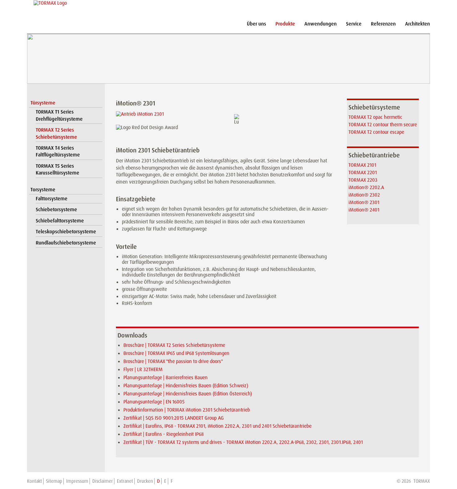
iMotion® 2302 (364, 195)
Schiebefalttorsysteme (60, 220)
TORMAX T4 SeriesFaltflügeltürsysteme (58, 151)
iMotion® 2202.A (366, 187)
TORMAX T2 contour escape (376, 132)
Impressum (77, 481)
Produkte (285, 24)
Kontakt (34, 481)
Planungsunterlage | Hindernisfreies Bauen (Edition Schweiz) (185, 385)
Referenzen (383, 24)
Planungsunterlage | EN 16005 (154, 401)
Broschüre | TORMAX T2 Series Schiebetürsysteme (174, 345)
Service (354, 24)
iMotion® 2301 (364, 202)
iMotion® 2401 (364, 210)
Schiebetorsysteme (56, 209)
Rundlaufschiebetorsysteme (66, 243)
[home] (50, 3)
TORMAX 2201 (363, 172)
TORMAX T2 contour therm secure (383, 124)
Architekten (417, 24)
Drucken (145, 481)
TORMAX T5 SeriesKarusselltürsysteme (57, 169)
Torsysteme (42, 189)
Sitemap (54, 481)
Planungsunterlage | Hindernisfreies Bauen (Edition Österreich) (187, 393)
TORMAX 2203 (363, 180)
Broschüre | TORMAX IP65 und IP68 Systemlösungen (176, 353)
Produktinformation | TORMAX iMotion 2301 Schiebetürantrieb (186, 410)
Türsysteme (42, 103)
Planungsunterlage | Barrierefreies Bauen (165, 377)
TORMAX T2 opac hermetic (375, 117)
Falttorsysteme (51, 198)
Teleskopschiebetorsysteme (66, 231)
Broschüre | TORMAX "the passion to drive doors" (173, 361)
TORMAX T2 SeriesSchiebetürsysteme (56, 133)
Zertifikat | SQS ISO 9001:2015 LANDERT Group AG (173, 418)
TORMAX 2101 (362, 165)
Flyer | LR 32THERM (143, 369)
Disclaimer (102, 481)
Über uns (256, 24)
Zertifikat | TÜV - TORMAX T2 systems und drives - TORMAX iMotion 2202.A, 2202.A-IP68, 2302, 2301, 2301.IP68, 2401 (243, 442)
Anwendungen (320, 24)
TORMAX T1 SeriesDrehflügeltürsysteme (59, 115)
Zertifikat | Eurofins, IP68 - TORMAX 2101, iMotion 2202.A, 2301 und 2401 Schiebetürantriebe (217, 426)
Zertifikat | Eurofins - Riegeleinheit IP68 (163, 434)
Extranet (125, 481)
